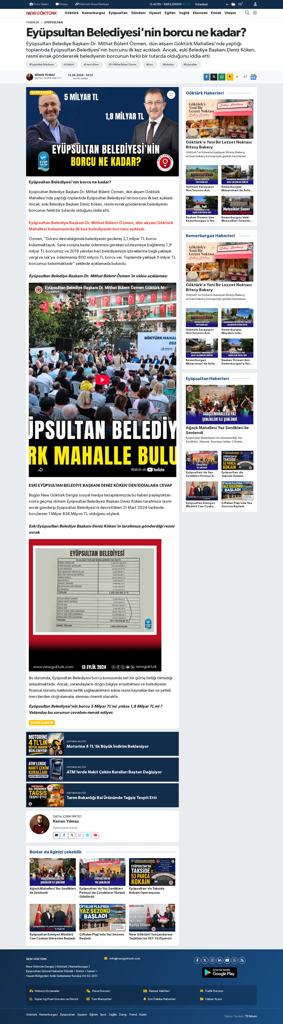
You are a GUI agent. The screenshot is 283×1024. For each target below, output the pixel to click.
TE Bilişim (251, 1016)
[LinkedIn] (219, 960)
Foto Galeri (41, 4)
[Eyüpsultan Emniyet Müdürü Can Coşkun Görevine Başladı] (53, 917)
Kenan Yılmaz (66, 821)
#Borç (149, 64)
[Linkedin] (87, 835)
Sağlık (184, 13)
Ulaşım (230, 13)
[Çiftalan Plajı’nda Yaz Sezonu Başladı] (102, 917)
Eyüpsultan (118, 13)
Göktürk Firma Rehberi (94, 4)
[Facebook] (64, 835)
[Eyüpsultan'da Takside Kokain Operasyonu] (152, 872)
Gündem (138, 13)
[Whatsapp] (234, 960)
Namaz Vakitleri (159, 991)
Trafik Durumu (214, 991)
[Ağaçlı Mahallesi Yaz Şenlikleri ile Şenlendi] (53, 872)
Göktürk (72, 13)
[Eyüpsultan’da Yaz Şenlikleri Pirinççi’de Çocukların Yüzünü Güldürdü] (102, 872)
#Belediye (168, 64)
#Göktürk (69, 64)
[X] (204, 960)
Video (64, 4)
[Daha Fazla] (229, 77)
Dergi (123, 1014)
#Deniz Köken (91, 64)
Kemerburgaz (93, 13)
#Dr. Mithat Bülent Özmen (122, 64)
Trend (133, 1014)
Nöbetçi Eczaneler (47, 991)
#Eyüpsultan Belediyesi (41, 64)
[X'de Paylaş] (213, 77)
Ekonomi (200, 13)
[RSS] (242, 960)
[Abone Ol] (253, 77)
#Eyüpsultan (190, 64)
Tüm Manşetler (101, 999)
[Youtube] (95, 835)
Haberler (32, 22)
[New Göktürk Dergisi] (41, 12)
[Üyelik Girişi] (253, 4)
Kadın (143, 1014)
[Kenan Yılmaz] (40, 824)
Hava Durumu (101, 991)
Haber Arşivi (213, 999)
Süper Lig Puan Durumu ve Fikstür (56, 999)
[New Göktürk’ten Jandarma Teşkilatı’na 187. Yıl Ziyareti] (152, 917)
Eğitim (170, 13)
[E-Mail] (56, 835)
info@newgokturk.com (125, 958)
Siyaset (155, 13)
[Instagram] (79, 835)
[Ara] (247, 13)
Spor (103, 1014)
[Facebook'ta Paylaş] (206, 77)
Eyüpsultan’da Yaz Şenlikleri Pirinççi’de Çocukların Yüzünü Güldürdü (102, 892)
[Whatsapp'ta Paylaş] (221, 77)
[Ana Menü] (255, 13)
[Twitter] (71, 835)
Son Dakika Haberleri (162, 999)
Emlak (216, 13)
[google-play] (219, 972)
